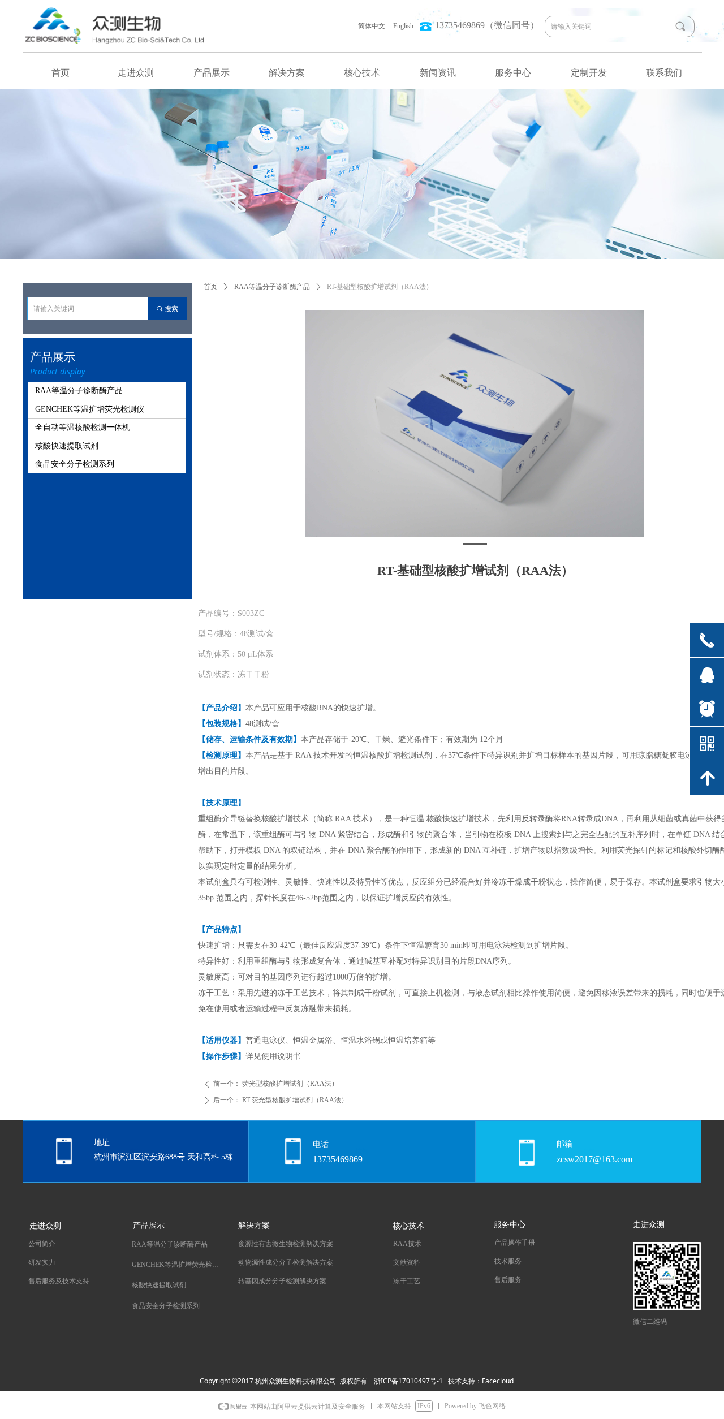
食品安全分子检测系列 (74, 464)
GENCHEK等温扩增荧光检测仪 (89, 409)
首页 (210, 287)
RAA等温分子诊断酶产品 (272, 287)
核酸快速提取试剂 (66, 446)
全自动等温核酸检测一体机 (82, 427)
